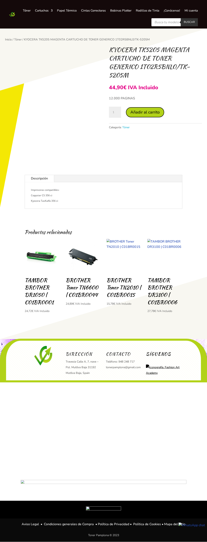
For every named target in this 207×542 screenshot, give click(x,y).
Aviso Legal (30, 524)
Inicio (8, 39)
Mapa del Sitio (174, 524)
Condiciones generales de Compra (69, 524)
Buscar (189, 22)
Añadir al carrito (145, 112)
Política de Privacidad (113, 524)
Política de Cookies (147, 524)
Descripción (39, 178)
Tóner (18, 39)
